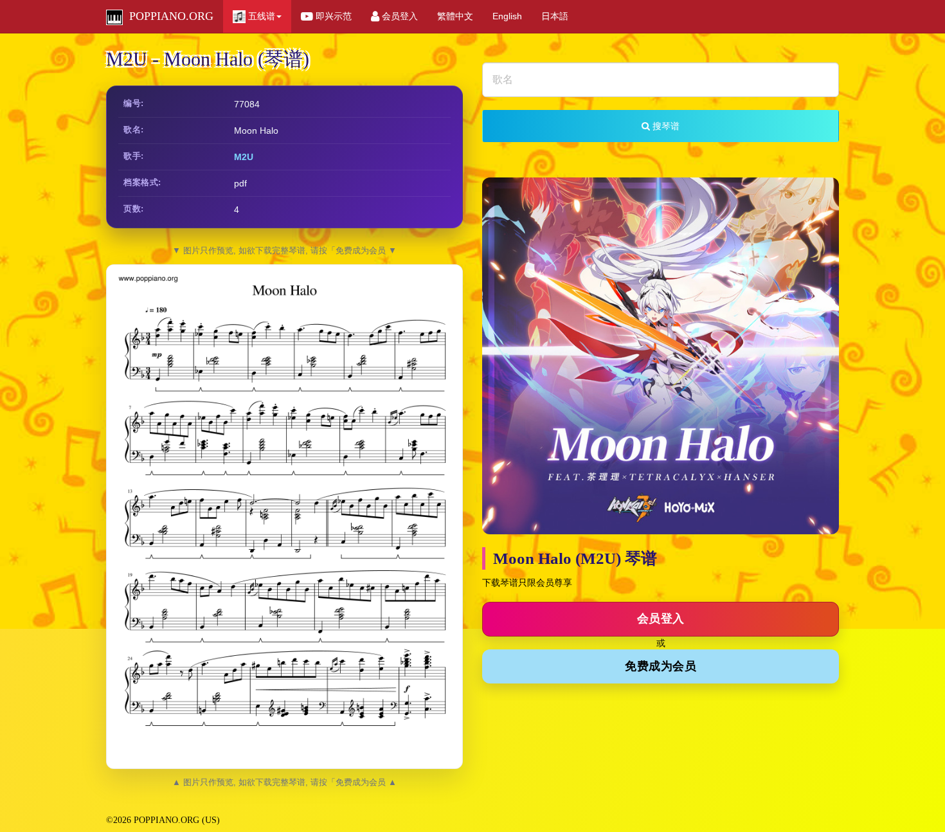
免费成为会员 (660, 666)
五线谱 (260, 16)
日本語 (554, 16)
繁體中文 (455, 16)
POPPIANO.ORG (168, 16)
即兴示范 (332, 16)
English (507, 16)
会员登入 (398, 16)
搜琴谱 (665, 126)
